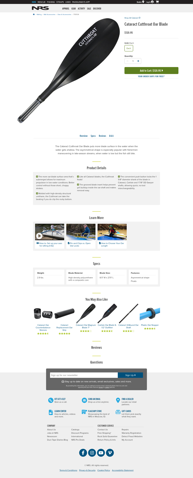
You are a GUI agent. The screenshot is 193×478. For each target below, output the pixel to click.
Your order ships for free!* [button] (151, 76)
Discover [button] (97, 8)
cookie (107, 387)
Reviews (102, 136)
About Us (51, 429)
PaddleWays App (81, 2)
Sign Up (129, 375)
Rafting (39, 14)
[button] (49, 236)
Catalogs (75, 429)
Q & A (111, 136)
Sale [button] (89, 8)
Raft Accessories (49, 14)
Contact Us (103, 429)
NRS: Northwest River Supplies (40, 8)
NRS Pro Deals (77, 439)
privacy (101, 387)
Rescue (41, 2)
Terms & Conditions (68, 470)
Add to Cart (150, 70)
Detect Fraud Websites (132, 436)
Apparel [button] (65, 8)
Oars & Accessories (64, 14)
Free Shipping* (104, 432)
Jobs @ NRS (52, 432)
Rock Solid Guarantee (107, 436)
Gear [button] (73, 8)
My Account (127, 439)
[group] (68, 70)
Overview (84, 136)
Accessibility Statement (123, 470)
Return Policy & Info (107, 439)
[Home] (34, 14)
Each (129, 48)
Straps (60, 2)
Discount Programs (79, 432)
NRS (34, 2)
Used (68, 2)
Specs (93, 136)
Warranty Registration (131, 432)
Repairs (125, 429)
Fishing (51, 2)
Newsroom (52, 436)
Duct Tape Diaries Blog (57, 439)
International (77, 436)
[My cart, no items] (158, 2)
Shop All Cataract (131, 18)
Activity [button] (81, 8)
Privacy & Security (87, 470)
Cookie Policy (103, 470)
